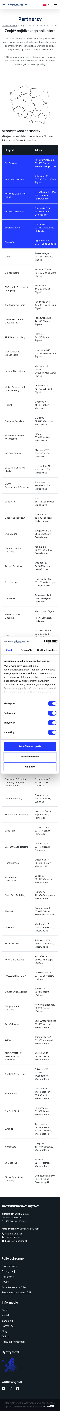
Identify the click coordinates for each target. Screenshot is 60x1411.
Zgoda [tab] (9, 650)
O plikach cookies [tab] (46, 650)
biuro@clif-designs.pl (16, 1240)
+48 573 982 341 (13, 1233)
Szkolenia (7, 1320)
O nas (5, 1310)
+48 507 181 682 (13, 1237)
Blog (4, 1331)
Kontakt (6, 1315)
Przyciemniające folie (14, 1287)
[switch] (52, 713)
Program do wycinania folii (16, 1292)
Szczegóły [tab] (26, 650)
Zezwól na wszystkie (30, 746)
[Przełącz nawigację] (56, 4)
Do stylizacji (8, 1271)
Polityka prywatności (13, 1341)
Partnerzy (7, 1326)
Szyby (5, 1282)
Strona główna (9, 25)
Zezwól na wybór (30, 756)
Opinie (5, 1336)
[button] (45, 4)
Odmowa (30, 766)
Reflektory (8, 1276)
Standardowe (9, 1266)
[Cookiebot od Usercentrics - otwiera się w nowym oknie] (44, 642)
